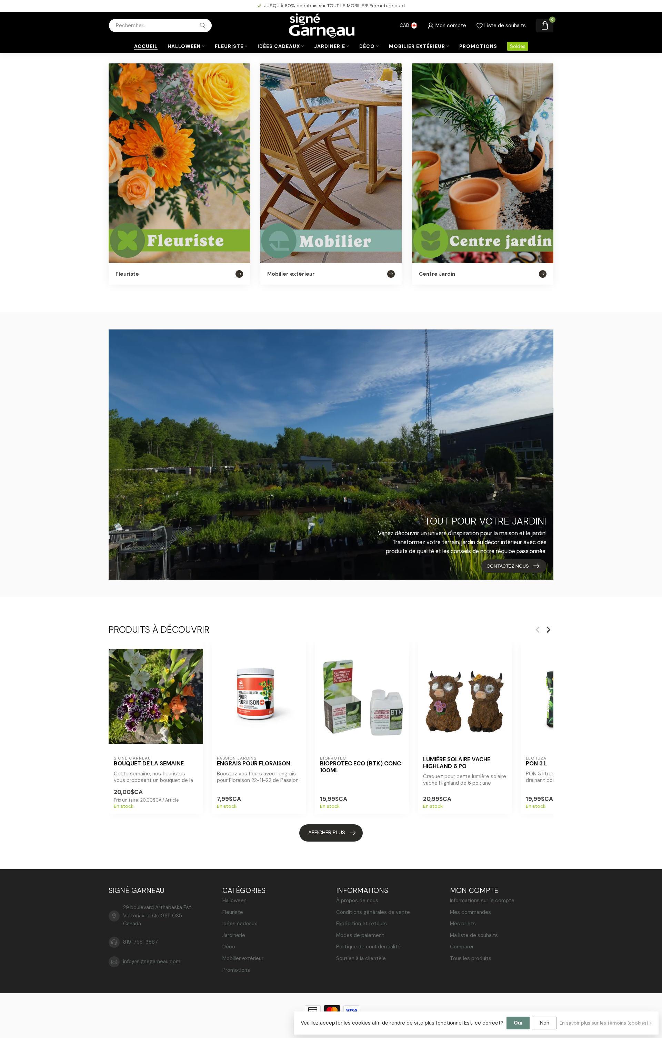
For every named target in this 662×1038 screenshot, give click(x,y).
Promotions (478, 46)
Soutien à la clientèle (361, 958)
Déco (367, 46)
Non (544, 1022)
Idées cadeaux (279, 46)
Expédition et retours (361, 923)
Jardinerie (329, 46)
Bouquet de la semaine (149, 763)
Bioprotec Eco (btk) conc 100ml (360, 767)
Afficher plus (326, 832)
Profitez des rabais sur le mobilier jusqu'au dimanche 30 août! (334, 5)
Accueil (146, 46)
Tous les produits (470, 958)
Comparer (462, 946)
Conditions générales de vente (373, 912)
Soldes (517, 46)
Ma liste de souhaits (474, 935)
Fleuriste (229, 46)
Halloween (184, 46)
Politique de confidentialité (368, 946)
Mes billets (463, 923)
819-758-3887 (140, 941)
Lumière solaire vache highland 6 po (456, 763)
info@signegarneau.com (151, 961)
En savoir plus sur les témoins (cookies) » (606, 1023)
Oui (518, 1022)
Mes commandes (470, 912)
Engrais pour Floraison (253, 763)
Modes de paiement (360, 935)
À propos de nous (357, 900)
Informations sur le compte (482, 900)
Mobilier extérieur (417, 46)
